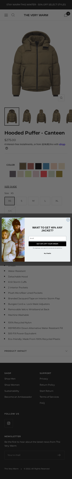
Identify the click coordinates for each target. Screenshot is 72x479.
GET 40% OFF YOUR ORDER (47, 244)
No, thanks (47, 253)
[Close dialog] (68, 219)
